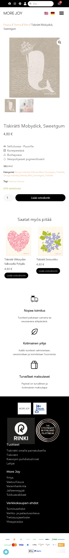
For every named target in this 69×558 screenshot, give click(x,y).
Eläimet (34, 172)
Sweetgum (49, 172)
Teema (17, 24)
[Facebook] (9, 3)
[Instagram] (14, 3)
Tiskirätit (60, 172)
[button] (61, 13)
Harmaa (12, 181)
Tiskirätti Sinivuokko (23, 259)
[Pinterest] (19, 3)
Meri (26, 24)
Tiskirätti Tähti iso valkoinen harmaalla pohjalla (56, 264)
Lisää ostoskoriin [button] (25, 270)
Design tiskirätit (22, 172)
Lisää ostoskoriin (40, 197)
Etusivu (7, 24)
